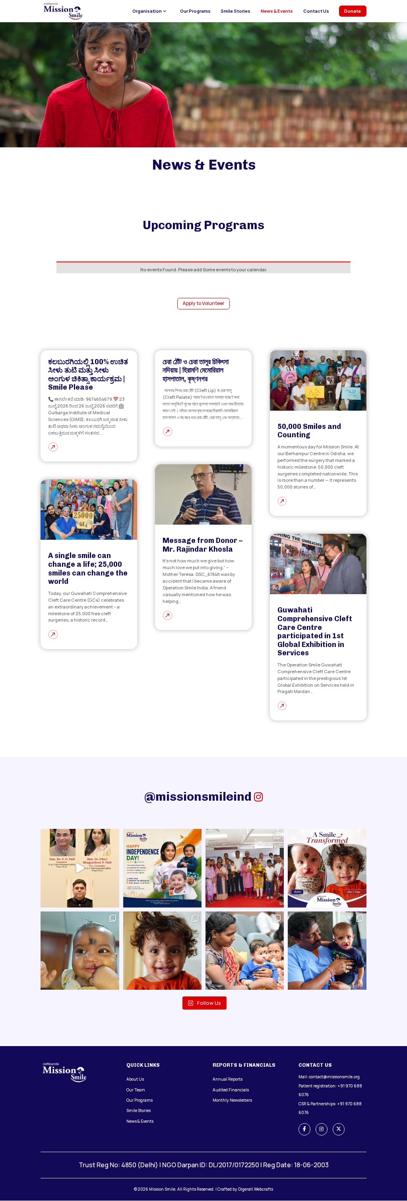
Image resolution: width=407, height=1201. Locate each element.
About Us (135, 1079)
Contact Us (316, 11)
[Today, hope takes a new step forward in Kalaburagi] (244, 950)
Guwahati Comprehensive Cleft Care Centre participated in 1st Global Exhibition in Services (314, 631)
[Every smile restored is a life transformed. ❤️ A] (327, 950)
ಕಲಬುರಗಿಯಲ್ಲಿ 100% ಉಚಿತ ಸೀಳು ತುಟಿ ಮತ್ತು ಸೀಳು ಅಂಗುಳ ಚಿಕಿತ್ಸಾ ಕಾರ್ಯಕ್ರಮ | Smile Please (88, 374)
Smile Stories (235, 11)
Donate (352, 11)
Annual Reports (227, 1079)
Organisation (147, 11)
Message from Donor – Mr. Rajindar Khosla (202, 545)
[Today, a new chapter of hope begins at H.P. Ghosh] (80, 950)
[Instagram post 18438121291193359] (244, 868)
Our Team (135, 1090)
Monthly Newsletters (232, 1100)
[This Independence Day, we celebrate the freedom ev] (162, 868)
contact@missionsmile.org (334, 1076)
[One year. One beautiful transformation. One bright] (327, 868)
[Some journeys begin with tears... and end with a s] (162, 950)
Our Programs (195, 11)
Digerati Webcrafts (255, 1189)
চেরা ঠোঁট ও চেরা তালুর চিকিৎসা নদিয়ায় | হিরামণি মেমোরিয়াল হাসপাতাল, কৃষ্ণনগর (196, 370)
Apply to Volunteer (203, 303)
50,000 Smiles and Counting (309, 431)
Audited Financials (231, 1090)
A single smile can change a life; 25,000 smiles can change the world (88, 568)
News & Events (277, 11)
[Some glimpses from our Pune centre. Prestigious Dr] (80, 868)
